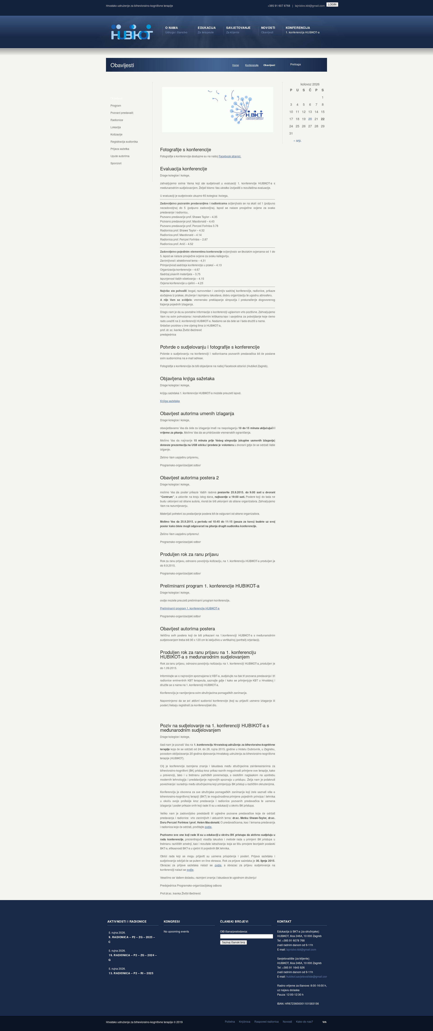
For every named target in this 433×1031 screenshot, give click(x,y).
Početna (230, 1021)
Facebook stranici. (230, 156)
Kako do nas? (304, 1021)
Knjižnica (244, 1021)
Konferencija (251, 65)
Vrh (324, 1022)
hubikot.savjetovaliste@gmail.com (307, 976)
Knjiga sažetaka (170, 401)
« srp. (297, 140)
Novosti (287, 1021)
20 (310, 118)
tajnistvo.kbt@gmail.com (310, 5)
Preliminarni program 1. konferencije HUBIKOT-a (189, 608)
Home (235, 65)
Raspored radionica (266, 1021)
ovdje (208, 827)
